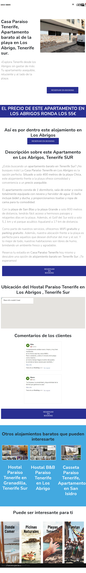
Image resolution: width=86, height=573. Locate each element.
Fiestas (74, 526)
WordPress (26, 565)
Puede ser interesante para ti (43, 513)
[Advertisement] (62, 70)
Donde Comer (10, 529)
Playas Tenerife (52, 529)
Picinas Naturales (31, 529)
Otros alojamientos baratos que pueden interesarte (43, 436)
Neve (4, 565)
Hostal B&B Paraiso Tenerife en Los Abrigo (43, 477)
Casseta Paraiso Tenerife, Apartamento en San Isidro (72, 480)
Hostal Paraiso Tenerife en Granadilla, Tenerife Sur (15, 477)
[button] (73, 4)
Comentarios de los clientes (43, 336)
